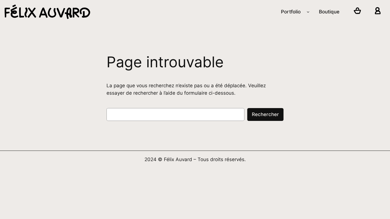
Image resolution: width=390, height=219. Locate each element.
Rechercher (265, 114)
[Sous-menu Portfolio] (308, 11)
